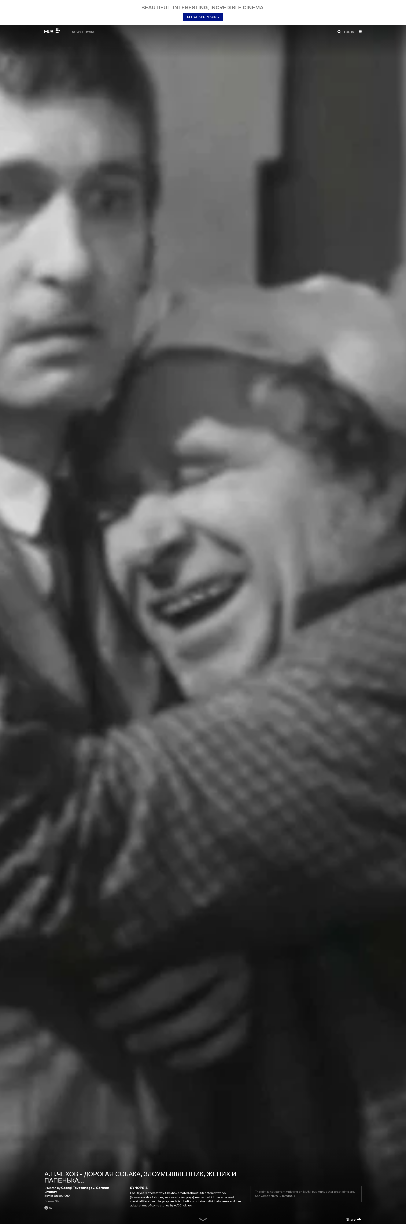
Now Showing (84, 31)
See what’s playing (203, 17)
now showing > (283, 1196)
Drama (49, 1201)
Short (59, 1201)
